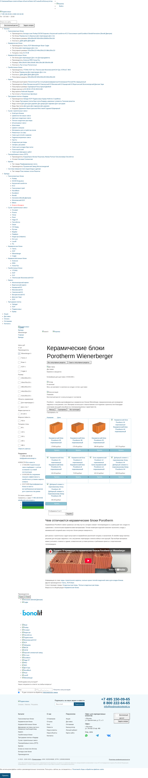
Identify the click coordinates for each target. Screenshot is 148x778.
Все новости (30, 462)
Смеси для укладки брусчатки (22, 147)
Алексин (26, 60)
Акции (68, 719)
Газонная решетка (68, 101)
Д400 (25, 41)
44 (26, 53)
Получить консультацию (61, 689)
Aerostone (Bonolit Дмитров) (102, 33)
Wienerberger (36, 45)
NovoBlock (15, 190)
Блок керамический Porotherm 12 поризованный (99, 467)
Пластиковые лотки (27, 171)
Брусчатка (37, 101)
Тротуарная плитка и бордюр (18, 96)
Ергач (30, 157)
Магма (47, 157)
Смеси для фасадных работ (22, 152)
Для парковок (35, 106)
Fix (13, 244)
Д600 (33, 41)
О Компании (4, 1)
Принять (5, 775)
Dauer (14, 224)
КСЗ (66, 33)
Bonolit (90, 33)
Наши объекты (24, 1)
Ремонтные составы (19, 132)
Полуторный (40, 87)
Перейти (69, 514)
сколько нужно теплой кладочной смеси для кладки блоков (102, 580)
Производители (23, 754)
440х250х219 (41, 50)
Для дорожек (32, 103)
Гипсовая (21, 159)
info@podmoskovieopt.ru (28, 458)
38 (28, 53)
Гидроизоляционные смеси (21, 137)
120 (23, 432)
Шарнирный (56, 108)
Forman (52, 157)
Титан (14, 215)
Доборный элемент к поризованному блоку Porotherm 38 (56, 494)
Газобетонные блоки (15, 67)
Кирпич (10, 79)
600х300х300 (32, 38)
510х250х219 (32, 50)
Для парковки (50, 103)
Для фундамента (44, 58)
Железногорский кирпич (20, 282)
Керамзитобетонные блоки (17, 55)
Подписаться (79, 704)
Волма (35, 157)
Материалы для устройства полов (24, 130)
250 (23, 441)
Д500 (29, 41)
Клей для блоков (18, 113)
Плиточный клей (18, 149)
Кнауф (25, 157)
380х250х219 (50, 50)
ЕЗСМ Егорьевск (44, 33)
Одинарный (32, 87)
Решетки (37, 171)
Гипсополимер (60, 157)
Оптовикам (70, 724)
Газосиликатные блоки (16, 31)
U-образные (32, 36)
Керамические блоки (15, 43)
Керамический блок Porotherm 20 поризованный (56, 440)
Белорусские (27, 33)
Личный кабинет (71, 730)
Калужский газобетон (57, 33)
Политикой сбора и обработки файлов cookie (88, 769)
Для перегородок (42, 36)
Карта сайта (70, 733)
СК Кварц (15, 227)
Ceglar (47, 45)
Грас (59, 70)
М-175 (31, 89)
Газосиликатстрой (74, 33)
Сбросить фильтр (24, 449)
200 (23, 436)
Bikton (14, 203)
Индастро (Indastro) (19, 236)
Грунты (14, 140)
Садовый (48, 108)
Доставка (69, 721)
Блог (41, 1)
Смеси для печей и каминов (21, 135)
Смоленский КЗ (45, 84)
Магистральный (32, 108)
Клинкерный (63, 82)
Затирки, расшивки (18, 145)
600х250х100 (50, 38)
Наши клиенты (13, 1)
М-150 (26, 89)
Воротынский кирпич (19, 285)
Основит (15, 210)
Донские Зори (99, 84)
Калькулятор (47, 1)
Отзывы (37, 1)
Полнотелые (32, 65)
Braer (42, 45)
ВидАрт (14, 232)
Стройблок (57, 99)
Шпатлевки (16, 125)
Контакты (50, 736)
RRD (31, 60)
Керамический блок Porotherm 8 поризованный (77, 467)
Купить (56, 450)
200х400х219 (26, 378)
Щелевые (34, 94)
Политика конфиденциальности (119, 759)
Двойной (48, 87)
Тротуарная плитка (26, 101)
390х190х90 (23, 62)
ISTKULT (64, 70)
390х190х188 (40, 62)
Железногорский (88, 84)
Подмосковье (37, 99)
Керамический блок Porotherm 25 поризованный (99, 440)
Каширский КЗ (67, 84)
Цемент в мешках (18, 128)
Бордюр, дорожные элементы (51, 101)
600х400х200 (41, 77)
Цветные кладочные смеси (21, 118)
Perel (14, 217)
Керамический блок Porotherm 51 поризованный (56, 467)
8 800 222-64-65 (18, 14)
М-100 (24, 414)
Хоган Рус (36, 60)
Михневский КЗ (57, 84)
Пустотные (24, 65)
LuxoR (14, 241)
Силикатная (28, 159)
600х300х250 (32, 77)
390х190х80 (31, 62)
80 (22, 427)
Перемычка (23, 36)
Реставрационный (79, 82)
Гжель (25, 45)
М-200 (36, 89)
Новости (32, 1)
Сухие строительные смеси (17, 111)
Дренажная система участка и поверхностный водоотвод (28, 728)
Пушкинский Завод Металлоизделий (36, 166)
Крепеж (10, 161)
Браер (44, 99)
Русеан (14, 229)
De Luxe (15, 239)
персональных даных (50, 692)
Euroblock (84, 33)
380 (23, 445)
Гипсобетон (70, 157)
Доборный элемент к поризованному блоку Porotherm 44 (120, 467)
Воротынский (77, 84)
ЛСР (29, 45)
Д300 (21, 41)
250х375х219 (26, 382)
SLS (34, 70)
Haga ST (15, 220)
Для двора (41, 103)
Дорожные (22, 108)
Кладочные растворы (19, 142)
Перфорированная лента (28, 164)
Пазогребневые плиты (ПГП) (18, 154)
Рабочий (24, 91)
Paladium (15, 234)
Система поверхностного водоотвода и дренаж (24, 169)
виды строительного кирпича (71, 580)
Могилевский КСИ (51, 70)
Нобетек (50, 99)
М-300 (40, 89)
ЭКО (69, 70)
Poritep (35, 33)
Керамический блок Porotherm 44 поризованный (120, 429)
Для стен (52, 36)
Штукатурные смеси (19, 123)
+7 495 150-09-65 (6, 14)
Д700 (37, 74)
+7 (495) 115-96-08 (26, 456)
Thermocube (40, 70)
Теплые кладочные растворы (22, 120)
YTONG (26, 70)
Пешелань (41, 157)
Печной (70, 82)
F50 (23, 421)
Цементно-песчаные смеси (21, 116)
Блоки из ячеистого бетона (27, 749)
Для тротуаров (60, 103)
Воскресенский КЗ (33, 84)
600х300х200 (41, 38)
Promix (14, 212)
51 (24, 53)
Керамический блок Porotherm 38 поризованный (77, 440)
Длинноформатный (52, 82)
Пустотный (41, 82)
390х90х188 (49, 62)
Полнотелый (32, 82)
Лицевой (30, 91)
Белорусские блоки (25, 751)
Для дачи (24, 103)
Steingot (26, 99)
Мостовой (41, 108)
